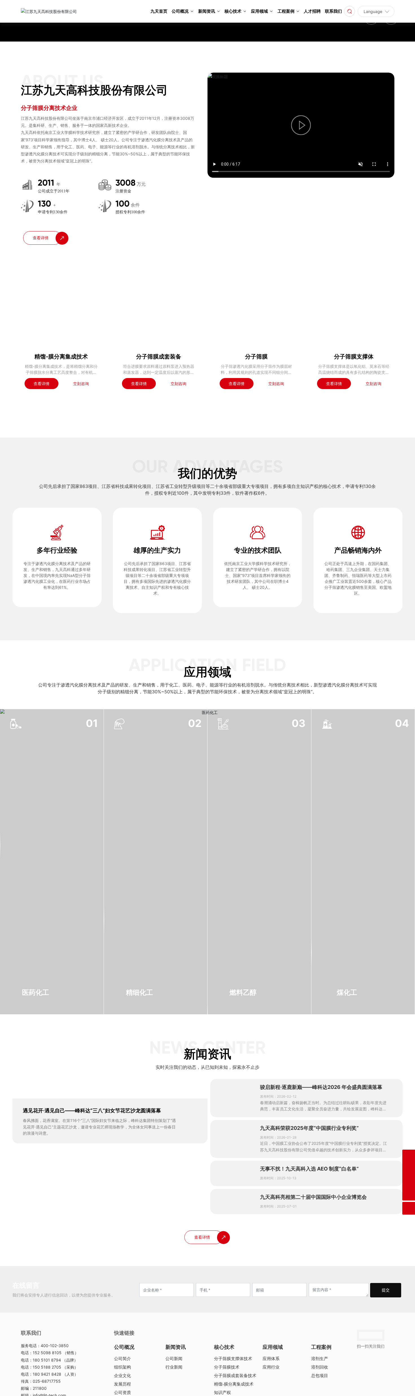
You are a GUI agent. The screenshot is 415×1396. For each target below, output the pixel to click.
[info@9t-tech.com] (408, 1181)
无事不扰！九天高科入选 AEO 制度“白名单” (309, 1376)
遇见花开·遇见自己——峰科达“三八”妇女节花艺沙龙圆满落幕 (92, 1318)
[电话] (408, 1156)
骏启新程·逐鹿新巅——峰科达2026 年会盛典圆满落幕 (321, 1295)
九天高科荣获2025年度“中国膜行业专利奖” (309, 1336)
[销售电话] (408, 1168)
